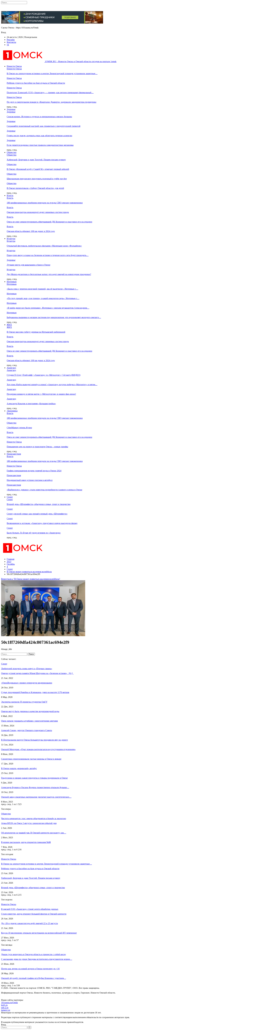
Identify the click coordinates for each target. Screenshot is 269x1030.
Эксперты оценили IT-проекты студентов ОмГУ (24, 702)
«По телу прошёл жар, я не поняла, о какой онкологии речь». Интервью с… (43, 298)
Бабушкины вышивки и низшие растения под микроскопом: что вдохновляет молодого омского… (54, 317)
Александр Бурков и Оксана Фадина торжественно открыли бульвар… (35, 787)
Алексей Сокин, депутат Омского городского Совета (26, 730)
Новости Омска (14, 66)
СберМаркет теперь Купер (19, 427)
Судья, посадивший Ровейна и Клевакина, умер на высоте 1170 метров (35, 692)
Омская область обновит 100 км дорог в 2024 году (31, 231)
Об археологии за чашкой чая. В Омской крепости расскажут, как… (33, 833)
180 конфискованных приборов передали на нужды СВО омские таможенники (45, 203)
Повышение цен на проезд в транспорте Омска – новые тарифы (37, 446)
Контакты (11, 42)
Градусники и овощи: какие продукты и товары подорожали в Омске (34, 778)
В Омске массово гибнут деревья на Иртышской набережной (36, 332)
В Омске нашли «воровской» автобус (19, 768)
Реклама (11, 39)
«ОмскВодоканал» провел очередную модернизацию (26, 683)
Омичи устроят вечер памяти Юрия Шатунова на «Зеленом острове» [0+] (37, 673)
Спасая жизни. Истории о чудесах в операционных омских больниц (39, 116)
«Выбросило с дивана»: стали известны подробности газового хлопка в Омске (44, 489)
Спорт (10, 497)
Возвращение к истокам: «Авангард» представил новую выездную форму (42, 523)
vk (8, 44)
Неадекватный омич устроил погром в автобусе (30, 480)
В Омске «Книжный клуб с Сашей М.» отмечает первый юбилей (38, 169)
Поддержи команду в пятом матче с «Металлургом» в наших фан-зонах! (41, 394)
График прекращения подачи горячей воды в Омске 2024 (34, 470)
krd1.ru (4, 1005)
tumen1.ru (5, 1010)
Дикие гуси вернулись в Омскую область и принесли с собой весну (33, 954)
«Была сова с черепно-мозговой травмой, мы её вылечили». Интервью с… (42, 289)
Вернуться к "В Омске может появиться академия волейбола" (30, 579)
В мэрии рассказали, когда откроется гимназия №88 (26, 842)
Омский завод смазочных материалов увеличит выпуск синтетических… (36, 797)
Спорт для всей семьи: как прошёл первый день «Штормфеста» (37, 514)
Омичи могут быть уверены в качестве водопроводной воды (30, 711)
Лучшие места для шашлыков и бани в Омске (28, 265)
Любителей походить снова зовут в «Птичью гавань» (26, 668)
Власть (10, 195)
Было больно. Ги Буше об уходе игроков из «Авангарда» (34, 533)
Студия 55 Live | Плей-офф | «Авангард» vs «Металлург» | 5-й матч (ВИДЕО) (43, 375)
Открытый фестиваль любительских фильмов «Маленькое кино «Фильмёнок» (44, 246)
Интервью (12, 281)
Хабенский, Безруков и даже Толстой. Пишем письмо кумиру (36, 159)
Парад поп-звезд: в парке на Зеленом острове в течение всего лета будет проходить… (48, 255)
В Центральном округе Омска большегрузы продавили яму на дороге (34, 740)
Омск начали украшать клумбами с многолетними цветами (29, 721)
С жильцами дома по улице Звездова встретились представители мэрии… (36, 959)
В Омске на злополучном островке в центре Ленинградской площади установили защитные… (52, 73)
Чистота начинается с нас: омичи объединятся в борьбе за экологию (33, 818)
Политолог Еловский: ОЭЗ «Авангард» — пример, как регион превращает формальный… (50, 92)
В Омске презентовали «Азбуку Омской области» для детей (35, 188)
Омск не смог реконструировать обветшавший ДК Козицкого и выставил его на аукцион (49, 222)
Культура (11, 238)
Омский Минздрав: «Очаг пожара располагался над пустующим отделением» (38, 749)
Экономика (12, 411)
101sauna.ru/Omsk (9, 1002)
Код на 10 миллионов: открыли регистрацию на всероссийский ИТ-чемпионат (39, 933)
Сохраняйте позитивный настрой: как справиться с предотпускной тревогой (43, 126)
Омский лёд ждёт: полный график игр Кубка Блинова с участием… (33, 978)
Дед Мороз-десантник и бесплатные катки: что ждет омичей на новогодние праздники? (49, 274)
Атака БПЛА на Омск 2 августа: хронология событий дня (28, 823)
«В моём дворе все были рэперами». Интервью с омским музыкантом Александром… (48, 308)
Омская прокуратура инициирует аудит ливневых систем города (38, 212)
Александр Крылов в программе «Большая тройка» (31, 403)
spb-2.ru (4, 1007)
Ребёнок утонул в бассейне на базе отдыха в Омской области (36, 83)
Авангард (11, 368)
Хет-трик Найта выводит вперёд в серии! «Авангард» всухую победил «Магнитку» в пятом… (52, 384)
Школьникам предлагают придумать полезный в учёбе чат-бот (37, 178)
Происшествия (14, 454)
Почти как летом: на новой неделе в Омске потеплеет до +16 (30, 968)
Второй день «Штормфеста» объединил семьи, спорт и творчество (38, 504)
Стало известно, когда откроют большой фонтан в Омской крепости (33, 914)
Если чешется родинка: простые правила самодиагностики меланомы (40, 145)
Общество (11, 152)
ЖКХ (9, 324)
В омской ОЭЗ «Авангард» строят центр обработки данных (29, 909)
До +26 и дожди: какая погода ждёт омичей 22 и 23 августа (29, 923)
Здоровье (11, 109)
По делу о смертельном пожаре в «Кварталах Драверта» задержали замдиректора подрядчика (51, 102)
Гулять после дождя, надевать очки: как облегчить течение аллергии (39, 135)
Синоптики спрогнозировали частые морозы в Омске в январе (31, 759)
